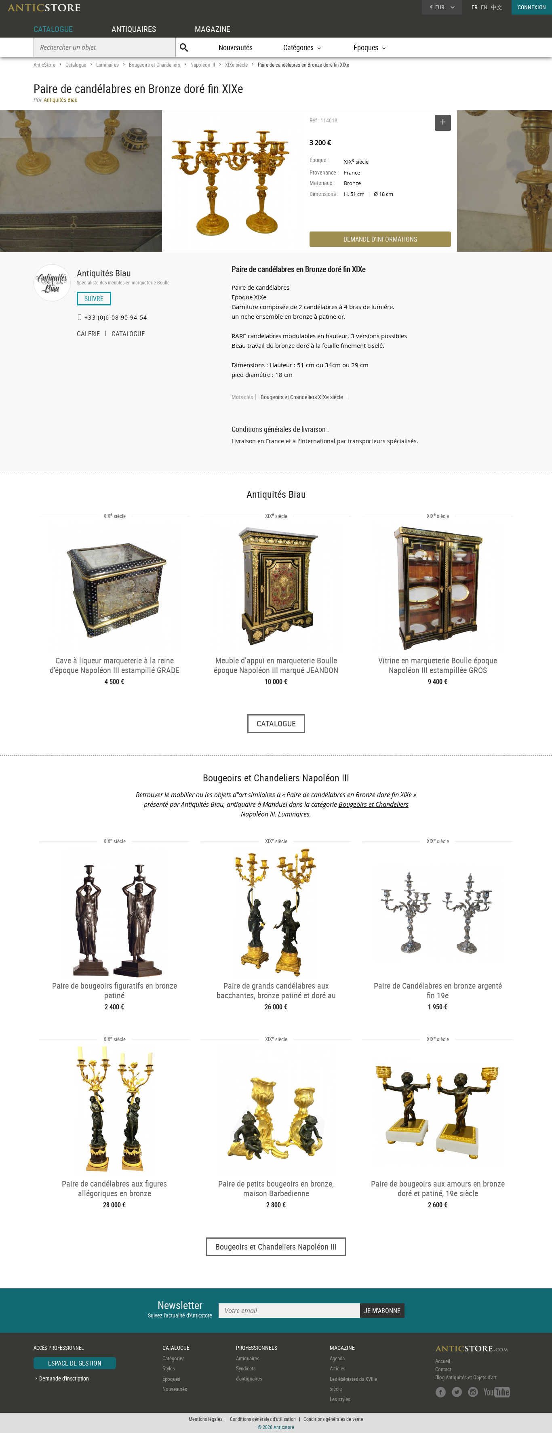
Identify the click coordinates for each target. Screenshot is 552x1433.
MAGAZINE (212, 28)
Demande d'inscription (64, 1378)
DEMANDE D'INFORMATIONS (380, 239)
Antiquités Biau (104, 273)
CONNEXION (532, 7)
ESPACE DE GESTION (74, 1363)
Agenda (337, 1358)
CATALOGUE (53, 28)
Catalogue (75, 64)
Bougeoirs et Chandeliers (154, 64)
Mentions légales (205, 1419)
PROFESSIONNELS (256, 1347)
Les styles (340, 1399)
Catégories (173, 1358)
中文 (496, 7)
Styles (168, 1368)
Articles (338, 1368)
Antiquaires (247, 1358)
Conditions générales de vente (333, 1419)
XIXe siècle (236, 64)
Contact (443, 1369)
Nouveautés (236, 47)
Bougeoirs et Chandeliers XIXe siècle (302, 397)
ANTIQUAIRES (134, 28)
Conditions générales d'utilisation (263, 1419)
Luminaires (107, 64)
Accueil (442, 1361)
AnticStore (44, 64)
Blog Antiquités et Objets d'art (466, 1377)
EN (484, 7)
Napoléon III (202, 64)
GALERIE (88, 334)
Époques (171, 1378)
